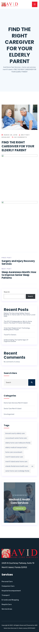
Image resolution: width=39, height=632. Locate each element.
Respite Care (6, 604)
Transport (6, 595)
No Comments (20, 137)
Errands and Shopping (10, 600)
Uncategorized (9, 414)
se (32, 466)
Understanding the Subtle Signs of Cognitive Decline (16, 340)
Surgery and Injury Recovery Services (18, 262)
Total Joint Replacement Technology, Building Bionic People (17, 328)
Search (7, 292)
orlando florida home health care (16, 466)
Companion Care (8, 586)
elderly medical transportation (16, 447)
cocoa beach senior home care (16, 438)
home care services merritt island (15, 403)
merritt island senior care (14, 457)
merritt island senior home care (16, 462)
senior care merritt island (12, 408)
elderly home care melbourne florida (17, 443)
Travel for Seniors (10, 335)
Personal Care (7, 581)
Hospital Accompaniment (11, 591)
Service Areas (7, 609)
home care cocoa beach (13, 452)
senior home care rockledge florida (17, 471)
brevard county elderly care (15, 433)
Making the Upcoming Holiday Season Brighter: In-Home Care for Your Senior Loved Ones (19, 315)
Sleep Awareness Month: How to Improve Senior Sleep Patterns (19, 275)
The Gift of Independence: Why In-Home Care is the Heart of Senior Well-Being (18, 322)
